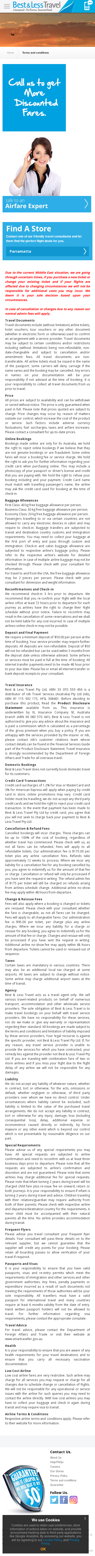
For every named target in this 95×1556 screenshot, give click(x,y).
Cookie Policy (52, 1540)
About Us (56, 1457)
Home (10, 52)
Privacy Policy (59, 1475)
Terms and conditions (63, 1480)
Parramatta (20, 251)
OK (43, 1548)
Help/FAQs (57, 1462)
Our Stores (57, 1471)
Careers (55, 1466)
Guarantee (56, 1485)
